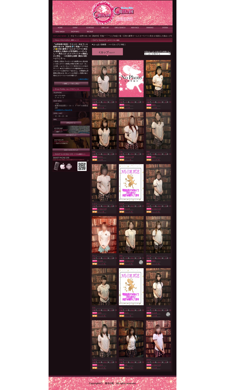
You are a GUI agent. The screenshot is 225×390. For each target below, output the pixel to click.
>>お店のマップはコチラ (63, 110)
